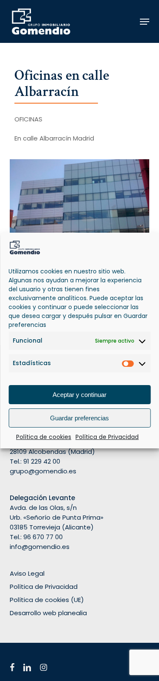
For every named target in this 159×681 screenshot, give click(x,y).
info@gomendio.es (40, 546)
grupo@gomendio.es (43, 471)
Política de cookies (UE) (47, 599)
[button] (144, 21)
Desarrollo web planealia (48, 612)
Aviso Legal (27, 573)
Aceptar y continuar (79, 394)
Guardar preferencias (79, 418)
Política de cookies (43, 437)
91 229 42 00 (41, 461)
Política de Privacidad (107, 437)
